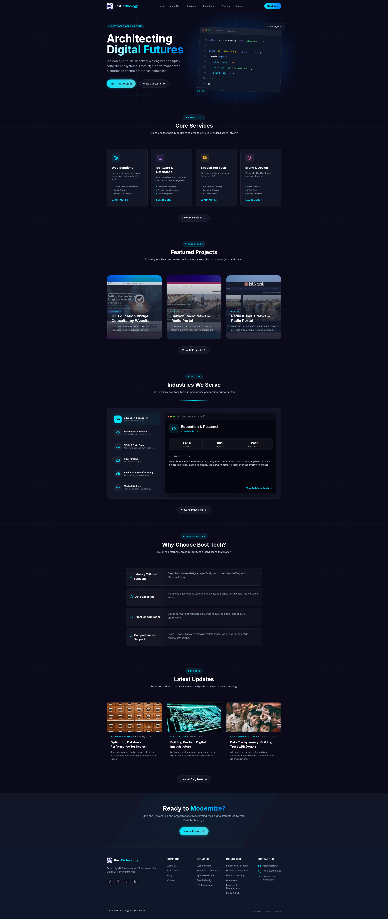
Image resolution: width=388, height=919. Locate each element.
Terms (267, 912)
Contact (239, 6)
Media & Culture (234, 893)
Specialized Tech (205, 875)
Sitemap (277, 912)
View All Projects (192, 350)
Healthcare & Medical (237, 870)
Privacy (257, 912)
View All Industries (192, 509)
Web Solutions (204, 865)
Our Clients (172, 870)
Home (162, 6)
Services (191, 6)
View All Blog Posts (192, 779)
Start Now (272, 6)
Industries (208, 6)
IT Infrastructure (205, 885)
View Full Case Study (257, 488)
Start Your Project (121, 83)
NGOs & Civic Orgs (235, 875)
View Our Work (152, 83)
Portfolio (226, 6)
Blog (169, 875)
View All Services (192, 217)
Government (232, 880)
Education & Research (237, 865)
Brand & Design (204, 880)
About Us (174, 6)
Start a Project (192, 831)
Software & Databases (208, 870)
